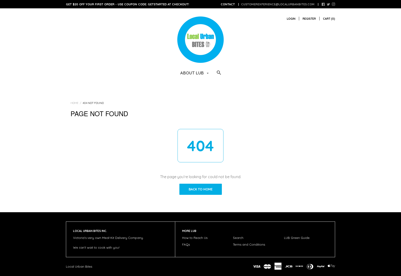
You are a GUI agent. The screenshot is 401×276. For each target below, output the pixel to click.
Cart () (329, 18)
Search (238, 238)
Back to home (201, 189)
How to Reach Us (194, 238)
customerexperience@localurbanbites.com (277, 4)
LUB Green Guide (297, 238)
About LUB (192, 73)
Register (309, 18)
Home (74, 103)
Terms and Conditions (249, 244)
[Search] (219, 75)
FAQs (186, 244)
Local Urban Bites (79, 266)
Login (291, 18)
